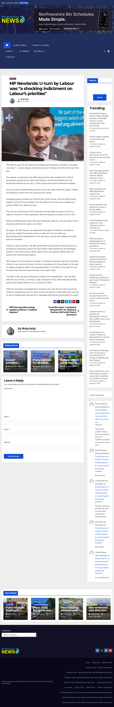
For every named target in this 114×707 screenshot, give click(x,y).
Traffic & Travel (40, 45)
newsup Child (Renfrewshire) (41, 681)
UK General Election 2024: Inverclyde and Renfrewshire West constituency (86, 692)
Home (88, 662)
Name (7, 417)
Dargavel (45, 354)
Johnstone (9, 604)
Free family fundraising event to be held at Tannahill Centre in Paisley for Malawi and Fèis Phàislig (99, 355)
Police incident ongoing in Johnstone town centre (99, 139)
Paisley (8, 357)
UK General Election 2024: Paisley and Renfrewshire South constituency (87, 702)
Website (7, 442)
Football (39, 51)
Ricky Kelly (24, 99)
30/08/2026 (12, 614)
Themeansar (6, 683)
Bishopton (37, 354)
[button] (105, 51)
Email (7, 429)
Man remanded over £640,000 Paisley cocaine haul (98, 191)
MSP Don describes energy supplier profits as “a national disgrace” (23, 309)
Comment (8, 388)
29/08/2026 (67, 614)
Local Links (68, 687)
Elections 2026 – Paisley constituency (99, 667)
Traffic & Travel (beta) (104, 687)
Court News (93, 604)
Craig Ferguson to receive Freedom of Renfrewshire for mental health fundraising (102, 462)
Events (9, 51)
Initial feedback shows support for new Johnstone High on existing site (102, 416)
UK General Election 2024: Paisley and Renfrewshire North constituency (87, 697)
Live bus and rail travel (104, 682)
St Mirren (24, 51)
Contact (10, 57)
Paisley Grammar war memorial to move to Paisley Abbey (98, 207)
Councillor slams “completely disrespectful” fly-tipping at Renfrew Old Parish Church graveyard (62, 311)
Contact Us (96, 662)
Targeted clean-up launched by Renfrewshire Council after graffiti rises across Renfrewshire (100, 316)
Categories (6, 631)
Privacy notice (79, 687)
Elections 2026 (107, 662)
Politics (12, 78)
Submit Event (90, 687)
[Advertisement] (77, 51)
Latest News (19, 45)
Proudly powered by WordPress (13, 681)
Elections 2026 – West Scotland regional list (79, 682)
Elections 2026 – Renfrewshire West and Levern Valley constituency (88, 677)
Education (37, 357)
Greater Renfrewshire (68, 354)
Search (92, 80)
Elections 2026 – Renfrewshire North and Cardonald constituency (89, 672)
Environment (38, 602)
